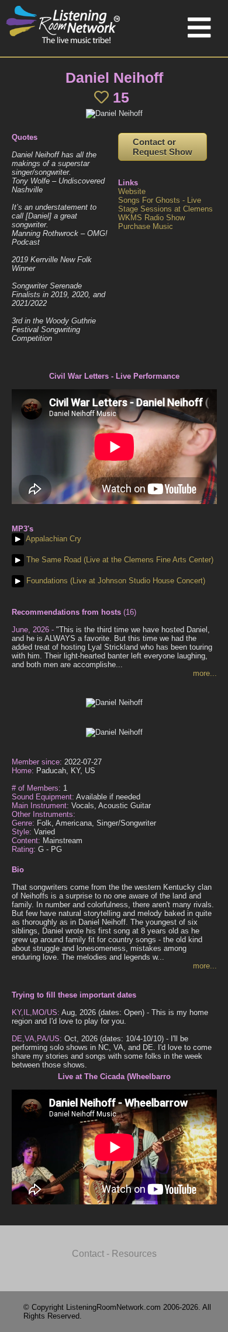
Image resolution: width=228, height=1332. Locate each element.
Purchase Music (145, 226)
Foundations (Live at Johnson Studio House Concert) (114, 580)
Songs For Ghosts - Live (159, 200)
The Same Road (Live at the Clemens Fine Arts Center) (118, 559)
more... (205, 673)
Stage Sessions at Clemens (165, 209)
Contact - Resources (114, 1254)
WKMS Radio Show (151, 217)
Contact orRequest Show (162, 147)
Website (132, 191)
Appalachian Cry (52, 538)
